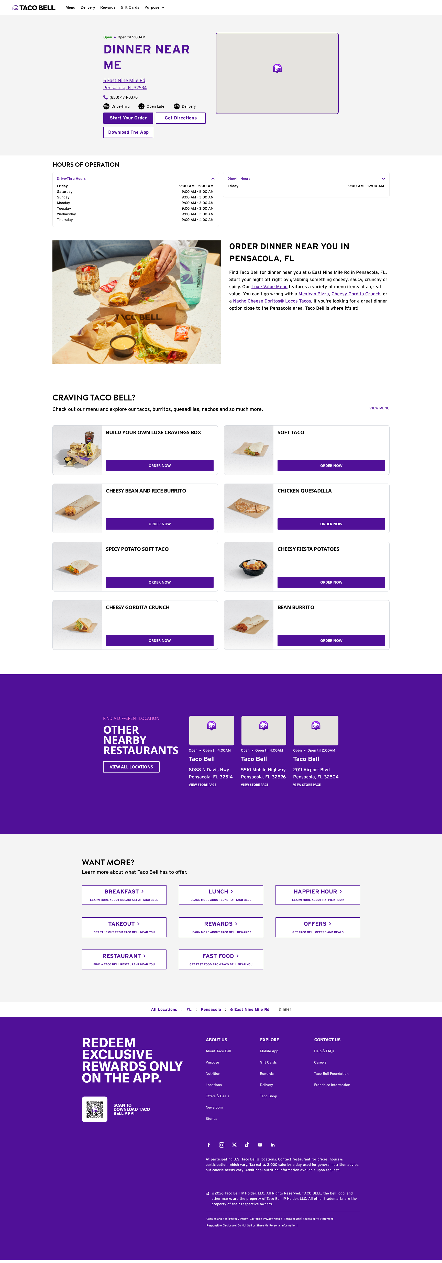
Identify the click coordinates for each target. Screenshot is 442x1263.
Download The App (128, 132)
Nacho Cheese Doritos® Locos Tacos (272, 301)
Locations (214, 1084)
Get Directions (181, 118)
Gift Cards (130, 7)
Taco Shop (268, 1096)
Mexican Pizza (314, 294)
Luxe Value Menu (269, 287)
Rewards (108, 7)
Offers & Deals (217, 1096)
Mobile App (269, 1051)
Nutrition (213, 1073)
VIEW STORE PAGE (202, 785)
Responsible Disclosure (221, 1225)
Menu (70, 7)
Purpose (152, 7)
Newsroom (214, 1107)
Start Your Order (128, 118)
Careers (320, 1062)
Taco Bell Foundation (331, 1073)
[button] (229, 1041)
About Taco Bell (218, 1051)
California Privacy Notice (266, 1218)
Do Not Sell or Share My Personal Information (267, 1225)
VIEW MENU (379, 408)
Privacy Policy (238, 1218)
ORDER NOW (160, 465)
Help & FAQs (324, 1051)
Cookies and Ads (216, 1218)
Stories (211, 1118)
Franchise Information (332, 1084)
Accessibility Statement (318, 1218)
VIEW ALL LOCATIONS (131, 767)
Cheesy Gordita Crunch (356, 294)
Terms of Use (292, 1218)
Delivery (88, 7)
